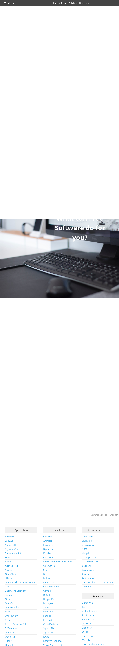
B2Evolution (11, 628)
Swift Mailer (88, 578)
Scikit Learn (88, 615)
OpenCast (10, 603)
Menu (11, 3)
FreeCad (47, 619)
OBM (84, 549)
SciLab (85, 631)
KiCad (46, 636)
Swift (45, 569)
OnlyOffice (49, 565)
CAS (7, 586)
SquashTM (48, 628)
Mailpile (86, 553)
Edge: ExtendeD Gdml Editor (58, 561)
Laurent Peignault (98, 514)
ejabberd (86, 565)
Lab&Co (9, 540)
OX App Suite (89, 557)
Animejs (47, 540)
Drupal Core (49, 599)
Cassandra (48, 557)
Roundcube (88, 569)
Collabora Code (51, 586)
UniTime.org (11, 615)
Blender (47, 574)
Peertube (48, 611)
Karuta (8, 594)
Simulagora (88, 619)
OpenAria (10, 632)
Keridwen (48, 553)
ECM (7, 557)
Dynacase (48, 549)
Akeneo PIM (11, 565)
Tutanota (86, 586)
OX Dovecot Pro (90, 561)
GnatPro (47, 536)
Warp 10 (86, 640)
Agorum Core (12, 549)
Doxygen (48, 603)
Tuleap (46, 607)
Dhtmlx (47, 594)
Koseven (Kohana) (52, 640)
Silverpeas (87, 574)
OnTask (9, 599)
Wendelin (87, 623)
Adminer (9, 536)
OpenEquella (12, 607)
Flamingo (48, 544)
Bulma (46, 578)
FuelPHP (47, 615)
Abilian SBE (11, 544)
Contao (47, 590)
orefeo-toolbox (89, 610)
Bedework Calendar (15, 590)
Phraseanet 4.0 (13, 553)
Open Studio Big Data (93, 644)
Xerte (8, 619)
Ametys (9, 569)
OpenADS (10, 636)
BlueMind (87, 540)
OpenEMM (87, 536)
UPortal (9, 578)
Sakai (8, 611)
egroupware (88, 544)
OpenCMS (10, 574)
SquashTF (48, 632)
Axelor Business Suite (16, 624)
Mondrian (87, 627)
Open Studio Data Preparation (98, 582)
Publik (8, 640)
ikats (84, 606)
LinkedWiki (87, 602)
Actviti (8, 561)
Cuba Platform (51, 624)
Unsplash (114, 514)
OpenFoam (87, 636)
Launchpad (49, 582)
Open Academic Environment (20, 582)
